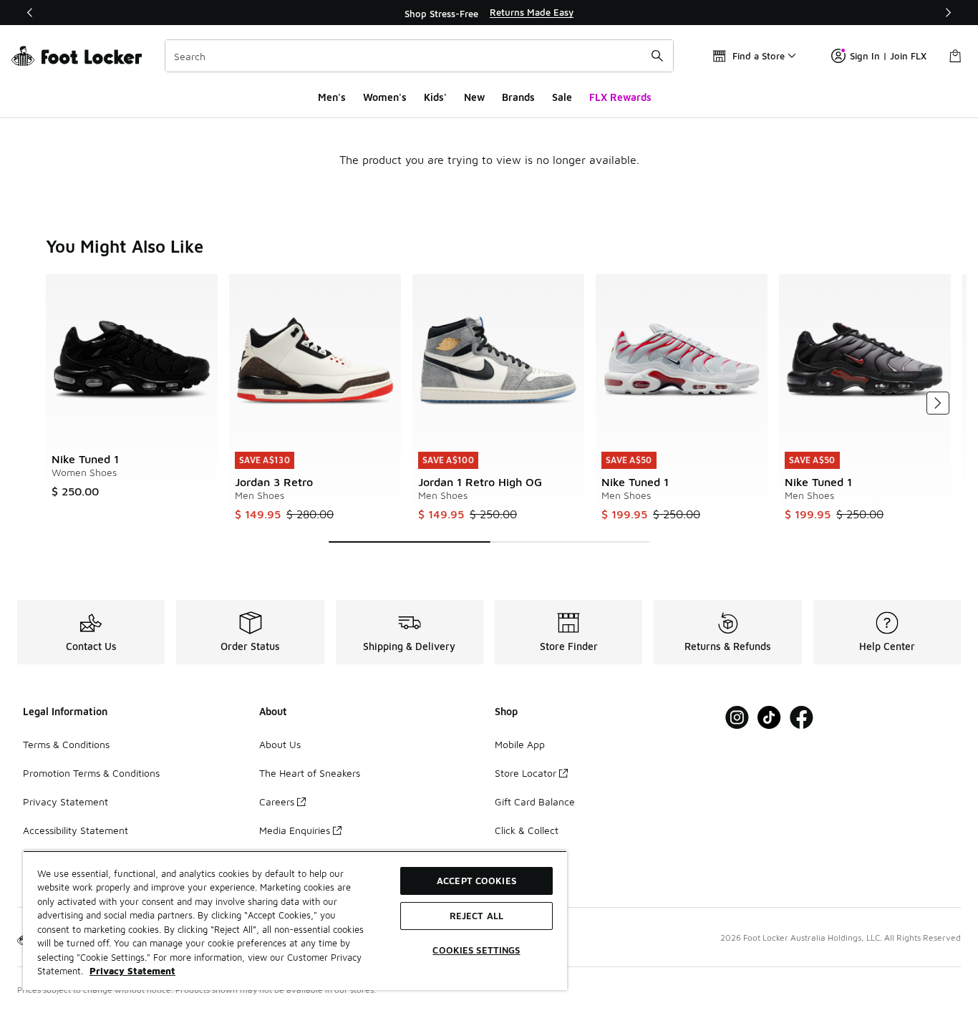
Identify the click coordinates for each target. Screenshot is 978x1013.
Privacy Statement (65, 801)
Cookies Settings (476, 950)
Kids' (435, 97)
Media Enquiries (294, 830)
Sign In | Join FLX (888, 56)
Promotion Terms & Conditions (91, 773)
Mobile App (520, 744)
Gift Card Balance (535, 801)
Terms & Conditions (66, 744)
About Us (280, 744)
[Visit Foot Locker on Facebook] (801, 718)
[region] (489, 12)
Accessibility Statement (75, 830)
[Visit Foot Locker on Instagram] (737, 718)
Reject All (476, 915)
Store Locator (525, 773)
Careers (276, 801)
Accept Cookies (476, 880)
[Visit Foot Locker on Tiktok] (769, 718)
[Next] (948, 12)
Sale (562, 97)
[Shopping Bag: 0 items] (955, 56)
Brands (518, 97)
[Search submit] (657, 56)
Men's (332, 97)
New (474, 97)
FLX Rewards (620, 97)
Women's (385, 97)
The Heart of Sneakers (309, 773)
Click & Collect (526, 830)
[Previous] (30, 12)
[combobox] (419, 56)
